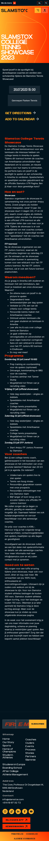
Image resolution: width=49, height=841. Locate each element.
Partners (30, 756)
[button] (20, 119)
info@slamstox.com (14, 556)
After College (10, 771)
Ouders (29, 742)
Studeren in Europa (13, 764)
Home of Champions (9, 750)
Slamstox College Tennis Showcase (25, 146)
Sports (6, 745)
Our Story (8, 742)
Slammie (30, 759)
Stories (29, 753)
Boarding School (12, 767)
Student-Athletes (8, 756)
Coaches (30, 739)
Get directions (18, 113)
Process (30, 749)
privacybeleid (17, 834)
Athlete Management (15, 774)
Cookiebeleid (32, 834)
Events (29, 746)
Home (6, 738)
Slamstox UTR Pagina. (27, 183)
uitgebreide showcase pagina (19, 615)
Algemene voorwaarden (24, 838)
